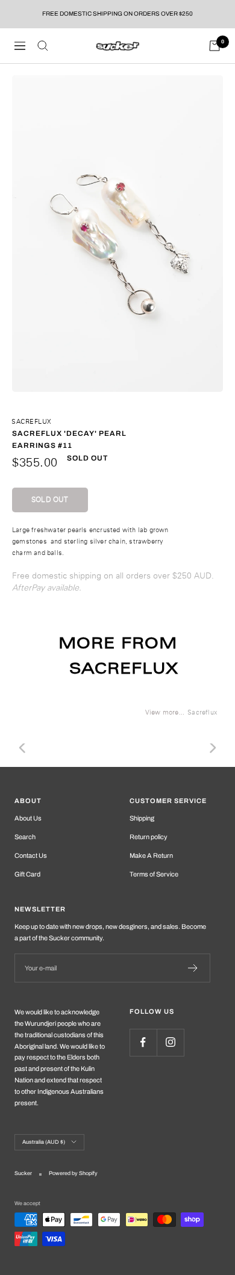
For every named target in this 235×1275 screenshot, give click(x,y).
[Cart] (214, 45)
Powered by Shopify (73, 1173)
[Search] (42, 45)
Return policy (149, 836)
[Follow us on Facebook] (143, 1042)
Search (25, 836)
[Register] (193, 968)
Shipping (142, 818)
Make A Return (151, 855)
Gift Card (27, 874)
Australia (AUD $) (43, 1142)
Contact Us (30, 855)
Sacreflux (31, 421)
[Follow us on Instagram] (170, 1042)
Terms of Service (154, 874)
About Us (28, 818)
